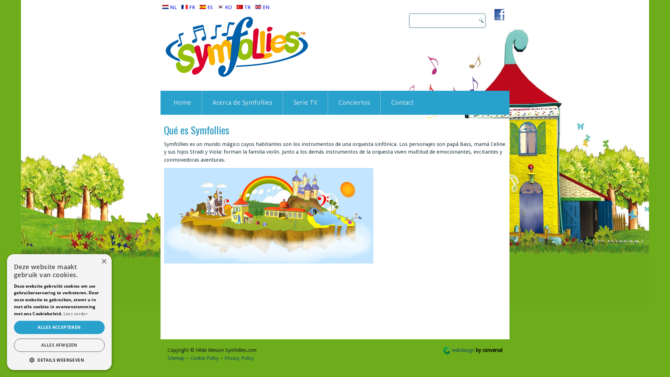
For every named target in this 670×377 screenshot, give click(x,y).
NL (173, 7)
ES (210, 7)
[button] (59, 359)
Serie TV (305, 102)
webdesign (477, 350)
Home (182, 102)
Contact (402, 102)
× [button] (103, 261)
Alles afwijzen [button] (59, 345)
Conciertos (354, 102)
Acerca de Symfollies (242, 102)
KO (228, 7)
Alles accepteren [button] (59, 327)
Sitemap (176, 358)
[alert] (59, 312)
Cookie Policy (204, 358)
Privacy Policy (239, 358)
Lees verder (76, 314)
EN (265, 7)
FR (192, 7)
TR (247, 7)
